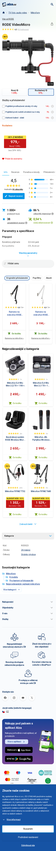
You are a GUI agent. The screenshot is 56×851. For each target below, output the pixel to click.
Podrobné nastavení (28, 837)
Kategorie (9, 536)
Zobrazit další (25, 524)
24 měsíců (25, 550)
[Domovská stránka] (3, 12)
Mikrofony (35, 13)
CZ (7, 711)
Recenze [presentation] (15, 172)
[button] (28, 602)
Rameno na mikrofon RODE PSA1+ (14, 313)
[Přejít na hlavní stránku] (9, 4)
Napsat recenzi (16, 196)
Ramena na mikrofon (14, 338)
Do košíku (17, 403)
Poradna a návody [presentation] (31, 172)
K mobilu (13, 577)
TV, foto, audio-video (17, 13)
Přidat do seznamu (13, 159)
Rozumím (28, 829)
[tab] (5, 172)
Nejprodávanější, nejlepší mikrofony (23, 584)
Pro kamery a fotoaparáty (21, 580)
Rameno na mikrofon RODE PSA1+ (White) (40, 313)
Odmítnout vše (28, 845)
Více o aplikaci (14, 741)
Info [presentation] (5, 172)
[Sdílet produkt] (52, 24)
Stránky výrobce (28, 554)
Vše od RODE (8, 19)
